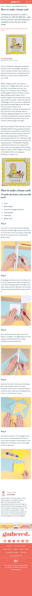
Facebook (4, 154)
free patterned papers (22, 129)
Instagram (21, 152)
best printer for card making (10, 147)
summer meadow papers (9, 136)
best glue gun (17, 140)
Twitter (12, 154)
